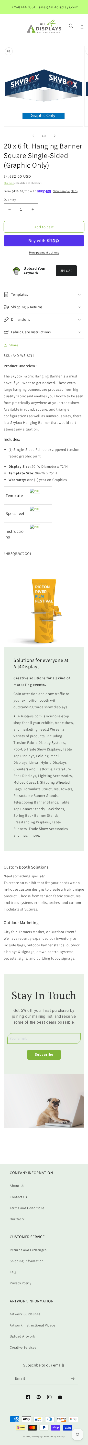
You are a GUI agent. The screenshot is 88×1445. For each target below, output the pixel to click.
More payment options (44, 252)
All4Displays (37, 1436)
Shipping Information (27, 1261)
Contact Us (18, 1197)
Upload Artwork (22, 1336)
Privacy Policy (20, 1283)
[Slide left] (33, 135)
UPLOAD (66, 270)
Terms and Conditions (27, 1208)
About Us (17, 1185)
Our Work (17, 1219)
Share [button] (13, 345)
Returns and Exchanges (28, 1250)
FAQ (13, 1272)
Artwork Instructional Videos (32, 1325)
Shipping (9, 183)
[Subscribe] (72, 1378)
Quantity (10, 200)
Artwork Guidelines (25, 1314)
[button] (6, 26)
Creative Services (23, 1347)
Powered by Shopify (54, 1436)
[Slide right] (54, 135)
